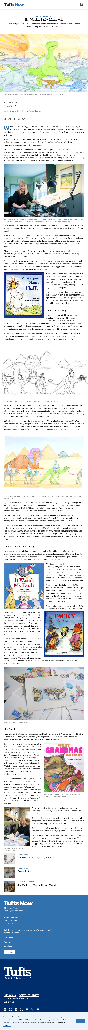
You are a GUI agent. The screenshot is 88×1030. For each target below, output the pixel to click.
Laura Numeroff (50, 243)
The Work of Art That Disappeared (35, 857)
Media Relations (11, 920)
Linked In (16, 1009)
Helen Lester (9, 238)
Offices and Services (29, 994)
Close (80, 1021)
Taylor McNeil (11, 102)
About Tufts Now (11, 917)
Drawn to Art (24, 871)
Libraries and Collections (16, 998)
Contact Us (8, 923)
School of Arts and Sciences (31, 111)
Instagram (10, 1009)
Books (19, 111)
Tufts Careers (10, 994)
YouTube (27, 1009)
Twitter (21, 1009)
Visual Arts (22, 854)
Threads (32, 1009)
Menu (82, 4)
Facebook (5, 1009)
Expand (44, 190)
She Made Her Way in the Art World (36, 885)
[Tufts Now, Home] (14, 4)
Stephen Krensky (60, 142)
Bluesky (38, 1009)
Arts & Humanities (44, 16)
